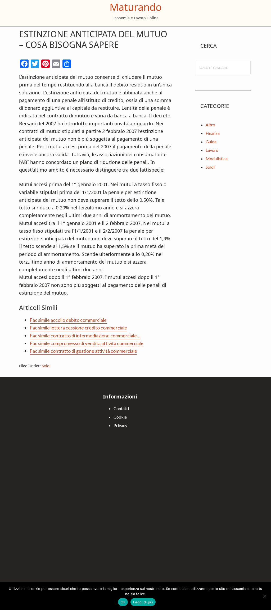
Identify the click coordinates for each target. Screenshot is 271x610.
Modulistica (217, 158)
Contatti (121, 408)
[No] (264, 596)
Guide (211, 141)
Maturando (136, 7)
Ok (123, 602)
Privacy (120, 425)
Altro (210, 124)
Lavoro (212, 150)
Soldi (46, 365)
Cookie (120, 416)
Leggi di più (143, 602)
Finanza (213, 133)
